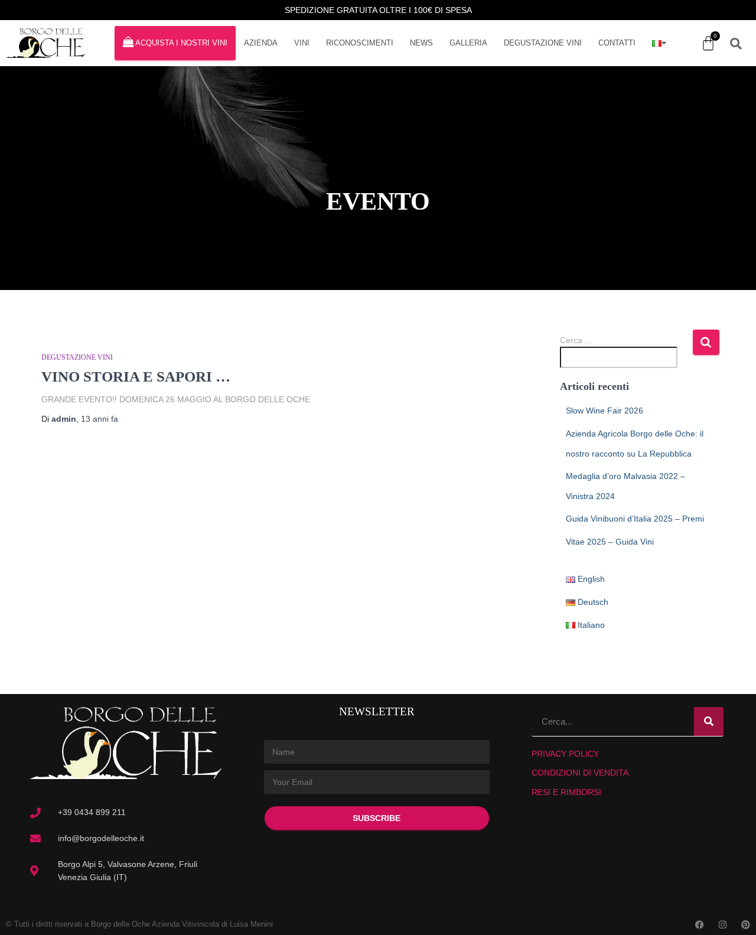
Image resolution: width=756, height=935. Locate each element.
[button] (736, 43)
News (421, 42)
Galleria (468, 42)
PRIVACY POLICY (565, 753)
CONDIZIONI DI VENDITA (580, 772)
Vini (301, 42)
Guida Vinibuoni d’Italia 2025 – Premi (635, 518)
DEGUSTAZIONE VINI (543, 42)
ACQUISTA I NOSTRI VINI (181, 42)
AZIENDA (261, 42)
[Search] (709, 721)
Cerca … (576, 340)
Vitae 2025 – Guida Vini (610, 541)
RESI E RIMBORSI (566, 792)
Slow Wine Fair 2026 (604, 410)
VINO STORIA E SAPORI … (135, 377)
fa (99, 418)
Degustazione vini (77, 357)
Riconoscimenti (359, 42)
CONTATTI (617, 42)
